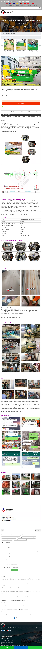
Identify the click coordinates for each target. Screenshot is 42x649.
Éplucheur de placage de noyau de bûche (9, 537)
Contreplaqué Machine (6, 533)
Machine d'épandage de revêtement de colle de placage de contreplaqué (21, 52)
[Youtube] (8, 630)
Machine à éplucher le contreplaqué (20, 539)
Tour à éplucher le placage (16, 533)
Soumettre (14, 569)
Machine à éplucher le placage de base (29, 535)
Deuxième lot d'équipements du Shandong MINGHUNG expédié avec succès (14, 583)
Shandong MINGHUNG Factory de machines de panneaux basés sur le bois (14, 600)
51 (25, 617)
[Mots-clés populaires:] (40, 8)
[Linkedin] (4, 630)
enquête (21, 100)
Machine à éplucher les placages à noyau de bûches (11, 535)
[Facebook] (2, 630)
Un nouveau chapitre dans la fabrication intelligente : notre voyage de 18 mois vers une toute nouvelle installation (20, 574)
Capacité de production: (17, 112)
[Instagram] (10, 630)
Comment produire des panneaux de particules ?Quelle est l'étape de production (14, 609)
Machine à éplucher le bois (27, 533)
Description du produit (6, 114)
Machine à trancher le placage (7, 539)
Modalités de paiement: (31, 111)
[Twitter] (6, 630)
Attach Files (14, 564)
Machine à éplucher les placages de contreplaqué (26, 537)
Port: (3, 111)
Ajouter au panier (21, 103)
